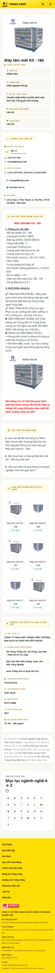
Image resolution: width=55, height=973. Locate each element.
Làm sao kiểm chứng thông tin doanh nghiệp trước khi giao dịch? (27, 468)
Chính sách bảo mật (12, 868)
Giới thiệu (7, 844)
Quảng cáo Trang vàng (13, 879)
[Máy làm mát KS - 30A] (38, 547)
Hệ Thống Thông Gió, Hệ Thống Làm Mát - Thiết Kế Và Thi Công (26, 653)
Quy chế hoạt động (11, 862)
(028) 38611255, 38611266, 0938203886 (26, 172)
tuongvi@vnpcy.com (17, 161)
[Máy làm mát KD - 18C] (15, 547)
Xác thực (6, 856)
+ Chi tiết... (15, 530)
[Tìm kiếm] (43, 4)
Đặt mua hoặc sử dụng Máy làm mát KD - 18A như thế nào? (26, 457)
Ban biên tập (8, 850)
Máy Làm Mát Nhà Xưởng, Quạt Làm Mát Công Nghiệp (24, 663)
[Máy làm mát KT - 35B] (15, 585)
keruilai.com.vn (17, 187)
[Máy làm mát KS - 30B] (38, 508)
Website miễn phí (11, 885)
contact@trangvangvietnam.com (15, 965)
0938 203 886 (14, 158)
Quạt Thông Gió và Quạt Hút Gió (22, 671)
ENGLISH (6, 897)
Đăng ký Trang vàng (12, 873)
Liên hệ (5, 891)
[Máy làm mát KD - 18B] (15, 508)
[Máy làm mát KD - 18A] (38, 585)
